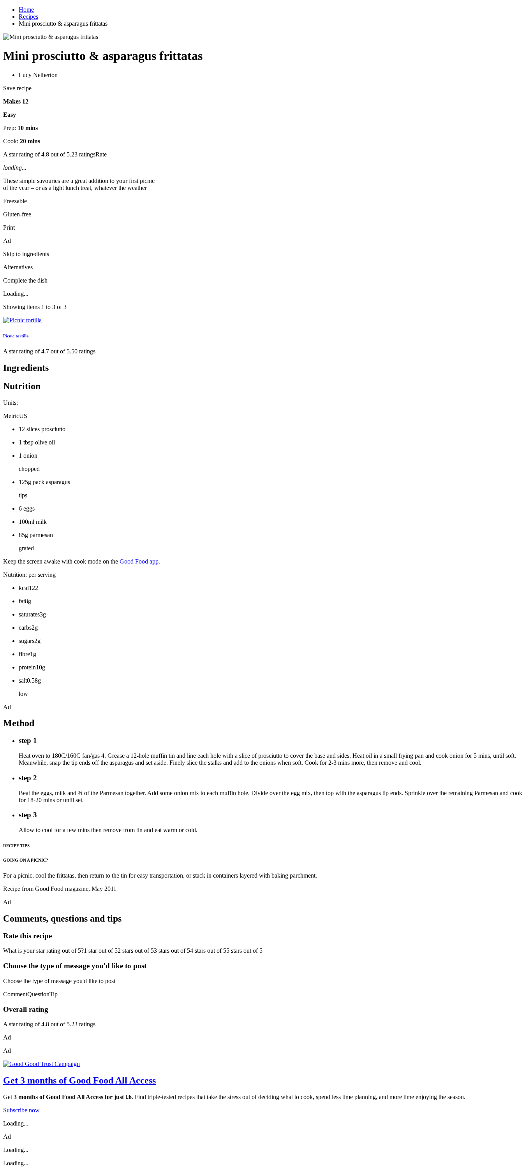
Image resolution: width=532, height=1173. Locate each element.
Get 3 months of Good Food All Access (79, 1080)
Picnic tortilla (16, 336)
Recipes (28, 16)
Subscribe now (21, 1110)
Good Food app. (140, 561)
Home (26, 9)
